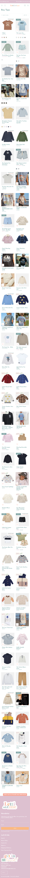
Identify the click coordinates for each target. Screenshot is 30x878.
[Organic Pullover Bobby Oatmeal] (7, 599)
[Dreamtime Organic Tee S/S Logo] (7, 113)
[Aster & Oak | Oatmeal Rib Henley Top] (7, 559)
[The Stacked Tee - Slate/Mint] (7, 155)
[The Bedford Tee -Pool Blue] (7, 70)
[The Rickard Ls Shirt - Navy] (7, 459)
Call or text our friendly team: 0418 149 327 (15, 794)
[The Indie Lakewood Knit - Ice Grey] (7, 678)
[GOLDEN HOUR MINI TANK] (7, 260)
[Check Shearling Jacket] (7, 240)
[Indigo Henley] (22, 459)
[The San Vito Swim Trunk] (22, 47)
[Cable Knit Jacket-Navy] (7, 580)
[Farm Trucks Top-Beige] (7, 478)
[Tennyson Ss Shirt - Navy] (7, 659)
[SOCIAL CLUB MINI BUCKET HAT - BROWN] (22, 478)
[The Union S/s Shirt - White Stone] (22, 757)
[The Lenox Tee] (22, 25)
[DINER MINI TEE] (22, 70)
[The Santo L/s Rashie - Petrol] (7, 757)
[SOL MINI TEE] (22, 260)
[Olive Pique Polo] (22, 136)
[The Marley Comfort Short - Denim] (22, 155)
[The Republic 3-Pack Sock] (22, 738)
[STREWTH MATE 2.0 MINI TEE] (7, 319)
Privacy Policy (23, 830)
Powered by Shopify (14, 876)
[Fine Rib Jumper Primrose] (7, 439)
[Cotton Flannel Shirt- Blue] (22, 378)
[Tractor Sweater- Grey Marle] (7, 398)
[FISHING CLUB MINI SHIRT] (7, 777)
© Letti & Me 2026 (5, 876)
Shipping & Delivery (6, 847)
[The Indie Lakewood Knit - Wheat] (22, 339)
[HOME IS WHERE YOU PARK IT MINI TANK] (22, 178)
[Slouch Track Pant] (7, 280)
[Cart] (28, 5)
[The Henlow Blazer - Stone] (22, 659)
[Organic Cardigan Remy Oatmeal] (22, 599)
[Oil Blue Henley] (7, 136)
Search (3, 838)
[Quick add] (17, 30)
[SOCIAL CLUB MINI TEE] (22, 90)
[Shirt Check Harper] (22, 398)
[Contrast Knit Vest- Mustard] (7, 718)
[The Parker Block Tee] (7, 539)
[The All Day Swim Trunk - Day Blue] (7, 220)
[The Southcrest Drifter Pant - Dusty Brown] (22, 678)
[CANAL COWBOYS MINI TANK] (22, 619)
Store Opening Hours (6, 850)
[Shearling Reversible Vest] (22, 439)
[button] (5, 5)
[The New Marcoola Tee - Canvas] (7, 178)
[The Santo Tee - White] (7, 339)
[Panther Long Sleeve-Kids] (22, 698)
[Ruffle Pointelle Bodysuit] (22, 639)
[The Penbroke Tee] (7, 90)
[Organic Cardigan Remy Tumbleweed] (22, 718)
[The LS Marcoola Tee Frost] (7, 299)
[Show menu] (2, 5)
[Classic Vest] (22, 777)
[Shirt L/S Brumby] (7, 738)
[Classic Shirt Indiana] (7, 639)
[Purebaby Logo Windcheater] (22, 220)
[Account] (25, 5)
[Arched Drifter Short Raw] (22, 519)
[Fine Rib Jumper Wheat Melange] (22, 499)
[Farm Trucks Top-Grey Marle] (22, 559)
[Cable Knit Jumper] (7, 519)
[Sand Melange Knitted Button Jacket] (7, 698)
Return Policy (4, 840)
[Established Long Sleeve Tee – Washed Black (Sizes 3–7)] (7, 418)
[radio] (2, 37)
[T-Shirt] (7, 25)
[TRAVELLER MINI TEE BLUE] (22, 418)
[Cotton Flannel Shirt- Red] (7, 378)
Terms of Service (4, 831)
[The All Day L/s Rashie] (7, 47)
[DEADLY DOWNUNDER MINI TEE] (7, 199)
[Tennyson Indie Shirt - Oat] (22, 280)
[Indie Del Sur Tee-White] (22, 359)
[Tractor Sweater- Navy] (22, 299)
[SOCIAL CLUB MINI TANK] (22, 199)
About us (3, 845)
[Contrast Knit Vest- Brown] (22, 580)
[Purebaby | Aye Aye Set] (22, 539)
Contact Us (4, 843)
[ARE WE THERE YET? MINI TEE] (22, 319)
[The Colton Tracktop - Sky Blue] (22, 113)
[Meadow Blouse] (7, 499)
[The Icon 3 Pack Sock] (7, 619)
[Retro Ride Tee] (7, 359)
